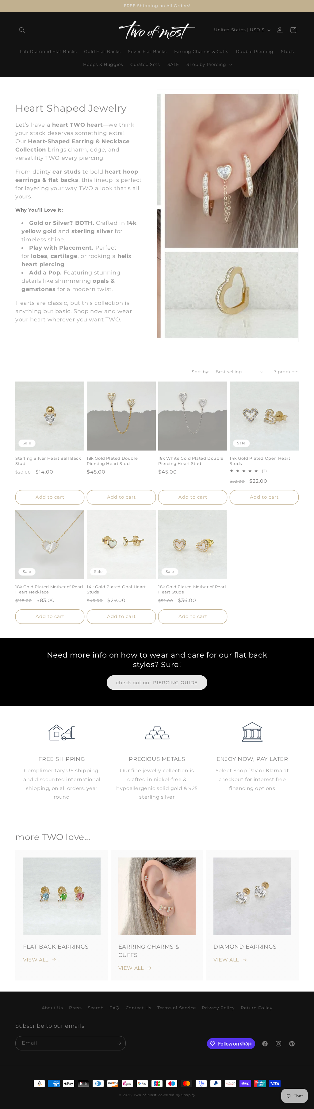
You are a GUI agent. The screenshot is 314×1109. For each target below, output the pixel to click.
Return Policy (256, 1008)
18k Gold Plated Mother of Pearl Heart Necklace (49, 589)
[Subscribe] (118, 1043)
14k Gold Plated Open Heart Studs (260, 461)
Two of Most (145, 1095)
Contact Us (138, 1008)
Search (96, 1008)
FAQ (114, 1008)
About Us (52, 1008)
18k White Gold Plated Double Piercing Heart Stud (191, 461)
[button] (22, 30)
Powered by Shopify (176, 1095)
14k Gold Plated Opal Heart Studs (116, 589)
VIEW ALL (35, 960)
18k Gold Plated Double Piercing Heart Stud (112, 461)
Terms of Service (176, 1008)
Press (75, 1008)
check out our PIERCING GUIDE (157, 682)
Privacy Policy (218, 1008)
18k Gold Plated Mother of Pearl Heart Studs (192, 589)
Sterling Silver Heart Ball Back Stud (48, 461)
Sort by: (200, 371)
